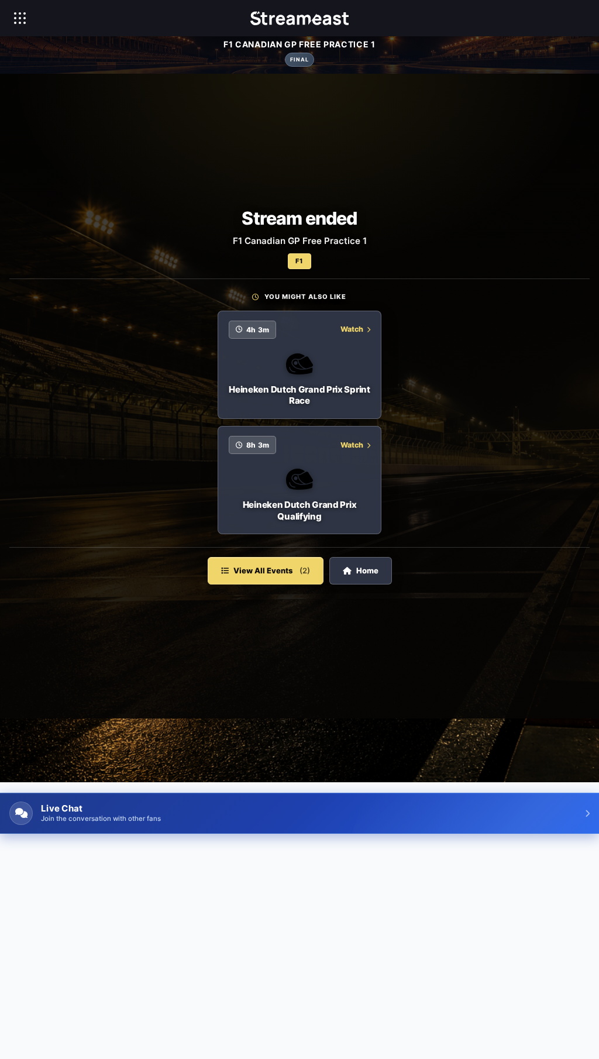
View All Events (271, 570)
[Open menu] (20, 18)
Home (367, 570)
